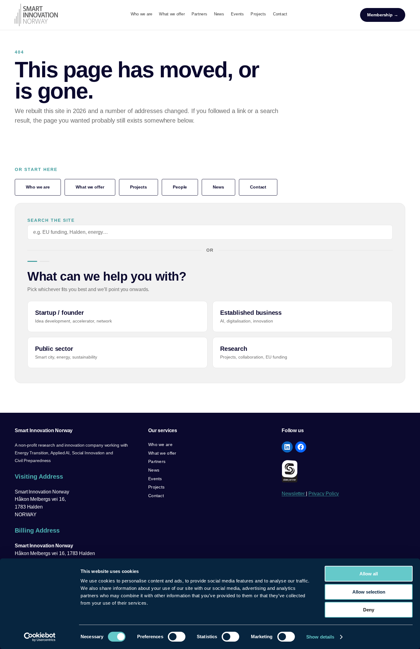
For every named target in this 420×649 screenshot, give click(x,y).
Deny (368, 609)
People (180, 187)
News (218, 187)
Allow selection (368, 591)
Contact (258, 187)
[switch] (176, 637)
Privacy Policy (323, 493)
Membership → (382, 14)
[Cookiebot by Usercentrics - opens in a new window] (40, 637)
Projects (138, 187)
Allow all (368, 573)
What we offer (90, 187)
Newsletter (294, 493)
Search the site (51, 220)
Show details (320, 636)
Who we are (38, 187)
